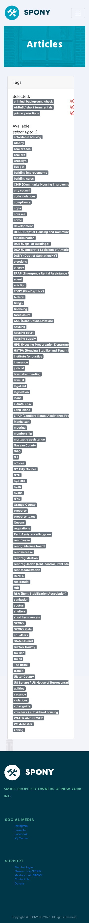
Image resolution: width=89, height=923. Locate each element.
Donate (19, 883)
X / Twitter (21, 838)
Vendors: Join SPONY (28, 875)
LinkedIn (20, 830)
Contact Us (22, 879)
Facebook (21, 834)
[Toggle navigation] (78, 13)
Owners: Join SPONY (28, 871)
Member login (24, 867)
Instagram (21, 826)
